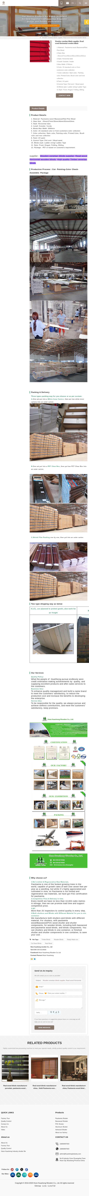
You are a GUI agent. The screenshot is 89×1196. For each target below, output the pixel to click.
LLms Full (51, 1186)
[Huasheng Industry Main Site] (36, 1174)
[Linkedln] (17, 1169)
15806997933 (64, 1144)
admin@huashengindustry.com (70, 1154)
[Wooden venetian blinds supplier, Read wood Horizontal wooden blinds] (41, 51)
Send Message (44, 1027)
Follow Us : (6, 1169)
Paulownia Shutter (61, 1118)
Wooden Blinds (58, 939)
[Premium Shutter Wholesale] (30, 1174)
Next (2, 1096)
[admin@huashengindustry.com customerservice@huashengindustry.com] (31, 959)
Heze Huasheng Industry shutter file (13, 1151)
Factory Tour (5, 1118)
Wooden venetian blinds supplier (57, 156)
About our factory (61, 1132)
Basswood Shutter (61, 1121)
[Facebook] (26, 1169)
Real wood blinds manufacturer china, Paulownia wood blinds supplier (74, 1087)
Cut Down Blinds (36, 943)
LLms (44, 1186)
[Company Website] (12, 1174)
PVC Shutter (59, 1124)
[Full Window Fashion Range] (24, 1174)
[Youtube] (12, 1169)
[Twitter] (21, 1169)
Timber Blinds (46, 939)
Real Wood (48, 943)
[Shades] (18, 1174)
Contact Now (64, 95)
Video (3, 1129)
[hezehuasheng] (34, 959)
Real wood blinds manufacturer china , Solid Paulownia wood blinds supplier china (44, 1087)
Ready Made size (72, 939)
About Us (4, 1127)
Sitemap (38, 1186)
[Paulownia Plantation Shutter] (44, 21)
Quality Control (6, 1121)
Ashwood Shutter (61, 1129)
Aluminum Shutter (61, 1127)
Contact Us (5, 1124)
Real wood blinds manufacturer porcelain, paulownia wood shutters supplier (15, 1087)
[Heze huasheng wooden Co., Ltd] (4, 3)
